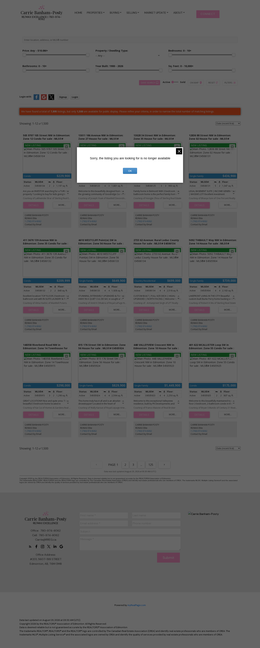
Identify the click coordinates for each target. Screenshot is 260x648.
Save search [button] (148, 82)
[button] (207, 14)
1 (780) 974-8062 (33, 221)
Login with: (25, 96)
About (178, 13)
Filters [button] (228, 82)
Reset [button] (211, 82)
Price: (35, 50)
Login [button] (75, 97)
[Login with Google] (44, 99)
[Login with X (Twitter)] (51, 99)
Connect (208, 14)
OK (130, 170)
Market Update (155, 13)
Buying (114, 13)
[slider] (24, 55)
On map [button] (194, 82)
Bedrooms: (179, 50)
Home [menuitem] (78, 13)
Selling (131, 13)
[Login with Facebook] (36, 99)
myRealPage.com (137, 605)
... (141, 465)
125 (150, 465)
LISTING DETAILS (33, 205)
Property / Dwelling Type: (112, 50)
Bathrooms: (34, 66)
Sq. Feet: (180, 66)
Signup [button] (63, 97)
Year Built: (109, 66)
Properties (94, 13)
